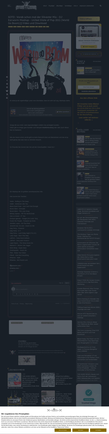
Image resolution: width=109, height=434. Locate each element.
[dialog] (54, 420)
